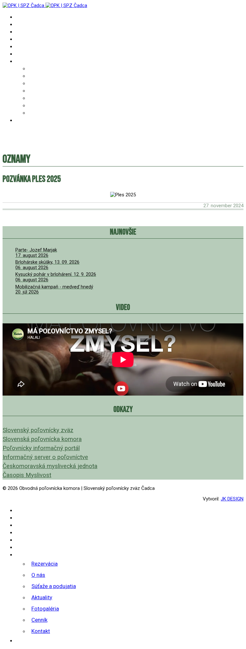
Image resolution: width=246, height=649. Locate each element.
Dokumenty (28, 39)
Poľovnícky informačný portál (41, 448)
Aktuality (40, 90)
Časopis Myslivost (27, 475)
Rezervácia (41, 68)
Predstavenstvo (34, 46)
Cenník (36, 105)
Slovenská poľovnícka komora (42, 439)
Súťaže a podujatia (51, 83)
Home (21, 17)
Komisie (24, 53)
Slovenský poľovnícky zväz (38, 430)
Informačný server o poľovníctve (45, 457)
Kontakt (38, 112)
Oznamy (24, 24)
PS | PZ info (30, 31)
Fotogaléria (43, 98)
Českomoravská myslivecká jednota (50, 466)
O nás (34, 76)
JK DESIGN (232, 499)
